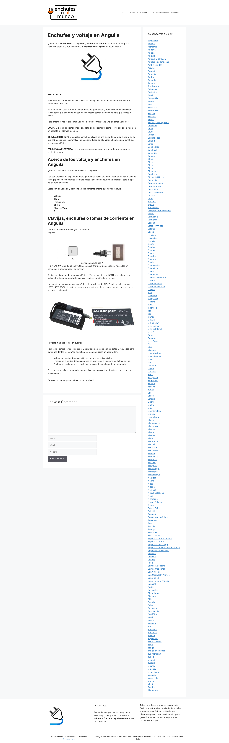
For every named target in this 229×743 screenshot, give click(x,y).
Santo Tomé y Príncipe (158, 581)
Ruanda (151, 559)
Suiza (150, 605)
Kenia (150, 374)
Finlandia (152, 238)
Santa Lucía (153, 578)
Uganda (152, 666)
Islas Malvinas (154, 353)
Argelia (151, 68)
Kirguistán (153, 380)
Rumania (152, 553)
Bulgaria (152, 135)
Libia (150, 408)
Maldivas (152, 435)
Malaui (151, 432)
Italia (150, 362)
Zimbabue (153, 690)
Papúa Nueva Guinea (158, 517)
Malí (150, 347)
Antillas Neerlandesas (158, 62)
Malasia (151, 429)
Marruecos (153, 441)
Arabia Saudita (155, 65)
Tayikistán (153, 638)
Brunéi (151, 132)
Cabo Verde (153, 147)
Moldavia (152, 459)
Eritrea (151, 213)
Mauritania (153, 450)
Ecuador (152, 201)
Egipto (151, 204)
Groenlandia (154, 265)
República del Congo (158, 544)
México (151, 453)
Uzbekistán (153, 672)
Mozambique (154, 475)
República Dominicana (158, 550)
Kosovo (151, 387)
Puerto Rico (153, 532)
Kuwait (151, 390)
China (151, 165)
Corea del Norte (155, 183)
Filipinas (152, 235)
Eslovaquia (153, 217)
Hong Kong (153, 298)
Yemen (151, 681)
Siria (150, 599)
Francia (151, 241)
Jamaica (152, 365)
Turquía (151, 663)
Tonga (151, 648)
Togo (150, 644)
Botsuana (152, 126)
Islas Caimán (154, 326)
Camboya (152, 150)
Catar (150, 335)
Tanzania (152, 632)
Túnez (151, 657)
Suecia (151, 620)
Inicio (122, 12)
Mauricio (152, 444)
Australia (152, 80)
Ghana (151, 253)
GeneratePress (69, 739)
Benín (150, 104)
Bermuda (152, 107)
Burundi (151, 141)
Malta (150, 438)
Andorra (152, 50)
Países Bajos (154, 508)
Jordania (152, 371)
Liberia (151, 405)
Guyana (151, 289)
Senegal (152, 584)
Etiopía (151, 232)
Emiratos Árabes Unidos (159, 210)
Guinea (151, 280)
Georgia (151, 250)
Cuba (150, 198)
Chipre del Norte (156, 177)
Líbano (151, 402)
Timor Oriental (154, 642)
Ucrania (151, 660)
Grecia (151, 262)
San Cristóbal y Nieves (159, 575)
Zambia (151, 687)
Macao (151, 420)
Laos (150, 393)
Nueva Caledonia (156, 493)
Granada (152, 259)
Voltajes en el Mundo (138, 12)
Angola (151, 53)
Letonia (151, 399)
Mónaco (152, 462)
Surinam (152, 623)
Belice (151, 101)
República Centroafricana (160, 538)
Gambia (151, 247)
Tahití (150, 626)
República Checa (156, 541)
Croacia (151, 195)
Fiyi (149, 344)
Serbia (151, 587)
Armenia (152, 74)
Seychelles (153, 590)
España (151, 223)
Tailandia (152, 629)
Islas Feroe (153, 332)
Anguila (151, 56)
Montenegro (153, 468)
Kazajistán (153, 377)
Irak (149, 311)
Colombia (152, 180)
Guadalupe (153, 268)
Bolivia (151, 119)
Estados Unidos (155, 226)
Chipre (151, 168)
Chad (150, 159)
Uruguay (152, 669)
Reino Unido (154, 535)
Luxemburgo (154, 417)
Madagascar (154, 423)
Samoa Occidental (156, 569)
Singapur (152, 596)
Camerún (152, 153)
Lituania (152, 414)
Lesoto (151, 396)
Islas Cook (153, 341)
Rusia (150, 563)
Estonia (151, 229)
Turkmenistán (154, 654)
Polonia (151, 526)
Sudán (151, 617)
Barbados (152, 92)
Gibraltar (152, 256)
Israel (150, 359)
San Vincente (154, 572)
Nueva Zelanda (155, 502)
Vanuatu (152, 675)
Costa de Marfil (155, 192)
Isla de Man (153, 323)
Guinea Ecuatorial (156, 286)
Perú (150, 523)
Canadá (151, 156)
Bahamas (152, 89)
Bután (151, 144)
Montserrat (153, 472)
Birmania (152, 116)
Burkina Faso (154, 138)
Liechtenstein (154, 411)
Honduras (152, 295)
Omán (151, 505)
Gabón (151, 244)
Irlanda (151, 317)
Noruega (152, 490)
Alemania (152, 47)
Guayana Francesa (157, 277)
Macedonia (153, 426)
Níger (150, 484)
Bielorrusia (153, 110)
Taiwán (151, 635)
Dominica (152, 174)
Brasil (150, 128)
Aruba (151, 77)
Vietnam (152, 350)
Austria (151, 83)
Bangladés (153, 98)
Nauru (151, 481)
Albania (151, 43)
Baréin (151, 95)
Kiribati (151, 383)
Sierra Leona (154, 593)
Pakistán (152, 511)
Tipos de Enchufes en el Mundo (165, 12)
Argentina (152, 71)
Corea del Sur (154, 186)
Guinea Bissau (155, 283)
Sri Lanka (152, 608)
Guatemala (153, 274)
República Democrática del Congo (164, 547)
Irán (149, 314)
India (150, 305)
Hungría (151, 302)
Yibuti (150, 684)
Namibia (152, 478)
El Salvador (153, 207)
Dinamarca (153, 171)
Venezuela (153, 678)
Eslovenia (152, 220)
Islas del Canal (155, 329)
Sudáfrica (152, 614)
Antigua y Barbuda (157, 59)
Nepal (151, 496)
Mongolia (152, 465)
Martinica (152, 447)
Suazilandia (153, 611)
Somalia (152, 602)
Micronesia (153, 456)
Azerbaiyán (153, 86)
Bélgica (151, 113)
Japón (151, 368)
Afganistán (153, 41)
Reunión (152, 557)
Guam (151, 271)
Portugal (152, 529)
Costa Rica (153, 189)
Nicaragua (153, 499)
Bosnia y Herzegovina (158, 122)
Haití (150, 292)
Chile (150, 162)
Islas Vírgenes (154, 356)
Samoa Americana (156, 566)
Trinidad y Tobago (156, 651)
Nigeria (151, 487)
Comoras (152, 338)
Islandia (151, 320)
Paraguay (152, 520)
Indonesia (152, 308)
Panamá (152, 514)
